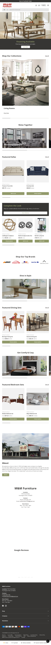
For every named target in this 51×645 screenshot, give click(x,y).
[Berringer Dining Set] (13, 322)
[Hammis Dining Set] (38, 322)
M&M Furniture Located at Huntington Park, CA (10, 637)
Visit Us (5, 474)
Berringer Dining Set (7, 336)
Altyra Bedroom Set (32, 413)
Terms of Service (18, 636)
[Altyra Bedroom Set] (38, 399)
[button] (39, 5)
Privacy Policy (10, 636)
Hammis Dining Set (32, 336)
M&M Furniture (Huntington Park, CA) (12, 632)
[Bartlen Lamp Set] (42, 225)
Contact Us (4, 636)
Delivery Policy (42, 634)
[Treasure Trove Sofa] (13, 171)
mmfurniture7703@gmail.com (27, 501)
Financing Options (18, 634)
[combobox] (25, 9)
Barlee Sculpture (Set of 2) (25, 235)
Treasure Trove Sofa (7, 186)
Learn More (25, 46)
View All (47, 56)
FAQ (24, 636)
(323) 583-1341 (6, 595)
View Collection (25, 213)
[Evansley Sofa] (38, 171)
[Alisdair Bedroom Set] (13, 399)
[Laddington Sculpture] (9, 225)
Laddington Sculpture (8, 235)
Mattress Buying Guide (31, 636)
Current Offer (10, 634)
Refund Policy (25, 634)
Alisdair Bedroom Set (7, 413)
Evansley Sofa (30, 186)
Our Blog (23, 637)
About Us (4, 634)
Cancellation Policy (33, 634)
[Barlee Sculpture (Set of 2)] (25, 225)
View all (47, 157)
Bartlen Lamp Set (39, 235)
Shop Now (9, 28)
